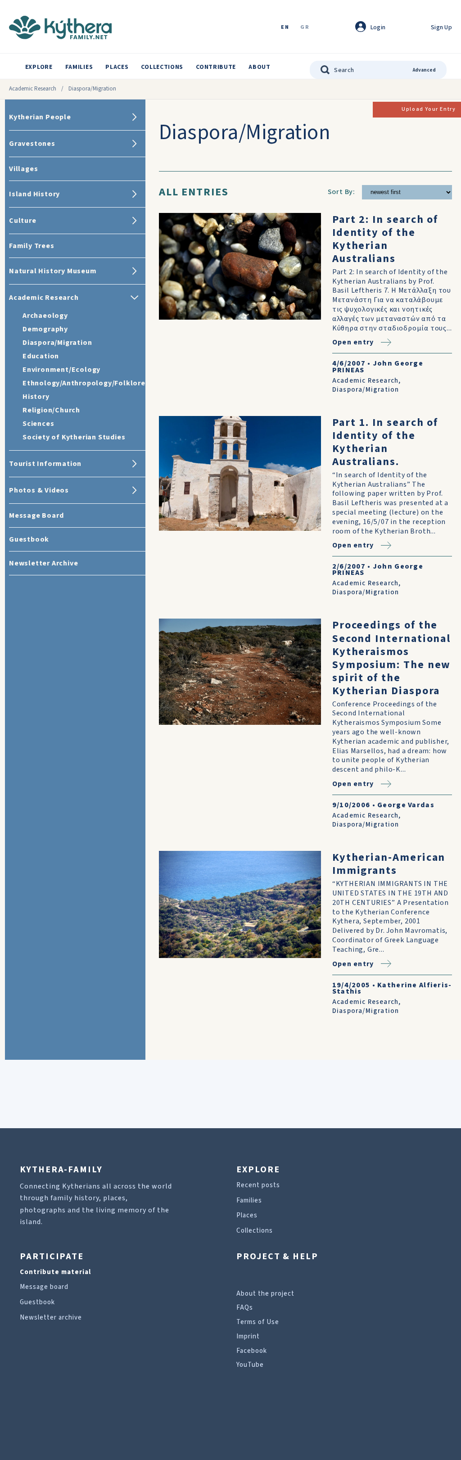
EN (285, 28)
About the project (265, 1293)
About (260, 67)
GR (304, 28)
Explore (39, 67)
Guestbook (37, 1302)
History (36, 397)
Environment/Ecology (61, 370)
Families (79, 67)
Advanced (424, 70)
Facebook (251, 1351)
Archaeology (45, 316)
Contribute (216, 67)
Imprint (248, 1336)
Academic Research (32, 89)
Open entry (353, 342)
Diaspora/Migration (57, 343)
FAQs (244, 1307)
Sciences (38, 424)
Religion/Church (51, 410)
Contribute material (55, 1272)
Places (116, 67)
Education (41, 356)
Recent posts (258, 1185)
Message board (44, 1287)
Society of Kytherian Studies (74, 437)
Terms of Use (257, 1322)
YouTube (250, 1365)
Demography (45, 329)
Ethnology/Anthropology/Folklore (84, 383)
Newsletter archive (51, 1317)
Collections (162, 67)
